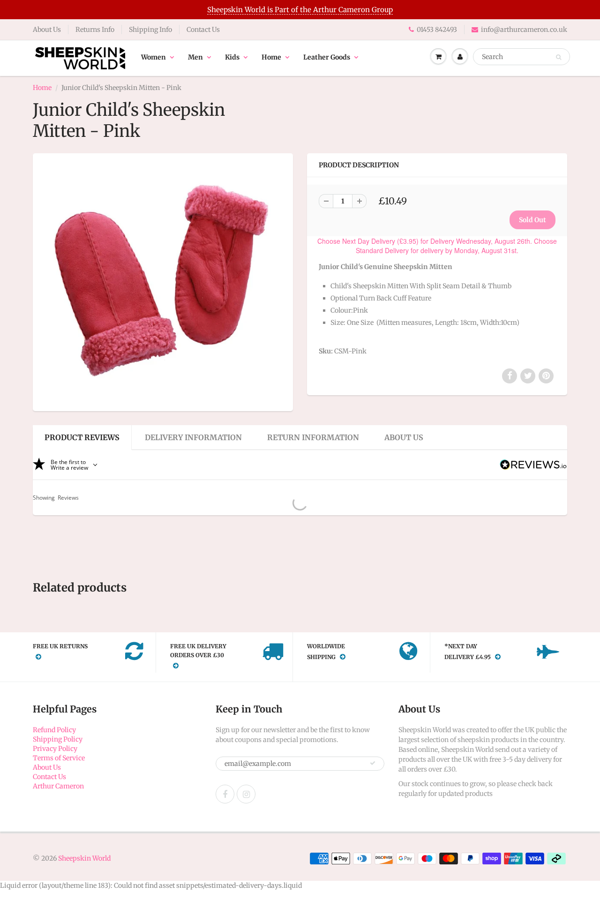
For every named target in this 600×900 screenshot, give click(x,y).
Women (153, 57)
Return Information (313, 437)
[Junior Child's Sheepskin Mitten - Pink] (163, 281)
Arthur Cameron (58, 786)
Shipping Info (150, 29)
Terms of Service (59, 758)
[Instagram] (246, 794)
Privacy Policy (55, 748)
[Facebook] (225, 794)
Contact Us (203, 29)
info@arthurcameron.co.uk (524, 29)
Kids (232, 57)
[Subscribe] (372, 763)
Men (195, 57)
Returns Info (94, 29)
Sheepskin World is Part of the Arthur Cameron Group (300, 9)
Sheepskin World (84, 858)
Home (271, 57)
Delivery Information (193, 437)
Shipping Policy (57, 739)
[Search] (558, 57)
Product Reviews (82, 437)
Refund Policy (54, 730)
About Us (47, 29)
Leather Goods (326, 57)
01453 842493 (437, 29)
